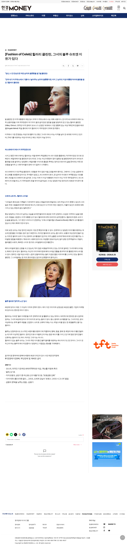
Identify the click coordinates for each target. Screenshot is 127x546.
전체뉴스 (14, 16)
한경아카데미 (60, 524)
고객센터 (115, 514)
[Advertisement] (63, 33)
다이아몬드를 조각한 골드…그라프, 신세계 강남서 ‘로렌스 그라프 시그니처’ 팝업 (37, 379)
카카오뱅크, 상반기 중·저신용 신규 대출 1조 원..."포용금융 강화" (30, 375)
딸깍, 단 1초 (10, 372)
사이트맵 (122, 514)
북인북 (113, 16)
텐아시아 (17, 528)
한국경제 (17, 524)
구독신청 (117, 1)
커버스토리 (29, 16)
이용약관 (77, 514)
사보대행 (98, 1)
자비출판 (105, 1)
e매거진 (123, 1)
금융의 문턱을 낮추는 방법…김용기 (20, 382)
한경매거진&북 (5, 1)
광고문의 (71, 514)
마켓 (43, 16)
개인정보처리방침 (87, 514)
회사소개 (57, 514)
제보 (111, 1)
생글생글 (31, 528)
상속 (82, 16)
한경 (65, 1)
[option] (98, 8)
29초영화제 (60, 528)
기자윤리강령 (98, 514)
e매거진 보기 (107, 264)
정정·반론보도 (107, 514)
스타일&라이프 (97, 16)
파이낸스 (69, 16)
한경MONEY (12, 50)
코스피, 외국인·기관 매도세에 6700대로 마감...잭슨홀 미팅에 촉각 (31, 368)
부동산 (55, 16)
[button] (118, 7)
